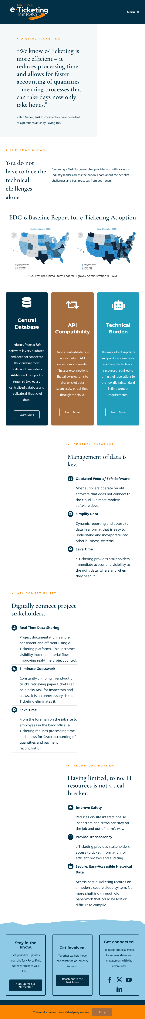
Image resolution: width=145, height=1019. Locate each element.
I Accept (102, 1012)
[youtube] (129, 980)
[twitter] (119, 980)
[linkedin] (119, 989)
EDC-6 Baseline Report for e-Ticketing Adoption (72, 217)
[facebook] (110, 980)
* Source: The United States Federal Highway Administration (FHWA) (72, 276)
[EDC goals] (72, 225)
